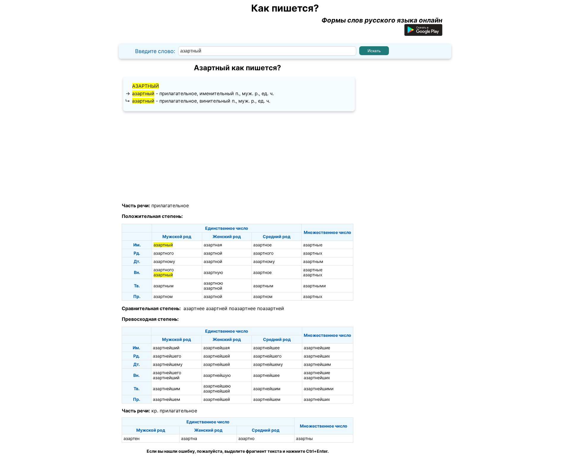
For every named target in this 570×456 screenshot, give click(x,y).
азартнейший (166, 347)
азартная (213, 244)
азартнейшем (166, 399)
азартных (312, 253)
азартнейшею (217, 385)
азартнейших (317, 355)
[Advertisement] (237, 157)
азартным (313, 261)
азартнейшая (216, 347)
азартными (314, 285)
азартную (213, 272)
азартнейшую (217, 375)
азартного (163, 253)
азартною (213, 283)
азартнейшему (168, 364)
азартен (132, 438)
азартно (246, 438)
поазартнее (242, 308)
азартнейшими (318, 388)
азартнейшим (317, 364)
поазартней (270, 308)
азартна (189, 438)
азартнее (194, 308)
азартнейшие (317, 347)
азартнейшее (266, 347)
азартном (163, 296)
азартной (213, 253)
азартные (312, 244)
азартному (164, 261)
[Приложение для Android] (423, 33)
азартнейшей (216, 355)
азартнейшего (167, 355)
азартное (262, 244)
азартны (304, 438)
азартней (216, 308)
